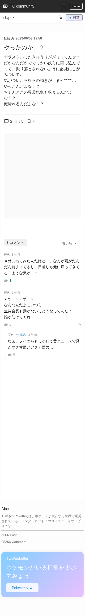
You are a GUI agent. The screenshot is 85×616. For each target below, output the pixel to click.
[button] (64, 6)
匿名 (23, 334)
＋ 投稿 (74, 17)
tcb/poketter (12, 18)
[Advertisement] (42, 175)
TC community (18, 6)
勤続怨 (9, 38)
